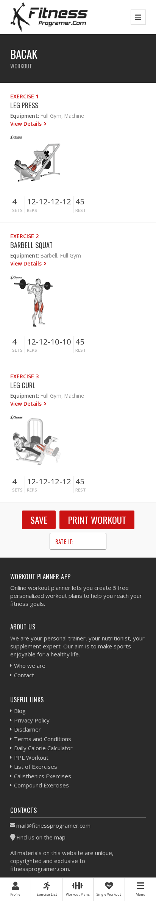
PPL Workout (31, 757)
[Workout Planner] (49, 17)
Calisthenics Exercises (42, 776)
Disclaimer (27, 729)
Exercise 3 (24, 376)
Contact (24, 675)
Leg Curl (23, 385)
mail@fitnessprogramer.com (53, 825)
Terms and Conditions (42, 739)
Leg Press (24, 105)
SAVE (38, 519)
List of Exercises (35, 766)
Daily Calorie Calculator (43, 748)
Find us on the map (41, 837)
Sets (17, 210)
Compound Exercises (41, 785)
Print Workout (97, 519)
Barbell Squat (31, 245)
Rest (80, 210)
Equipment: (24, 115)
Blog (20, 710)
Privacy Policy (32, 720)
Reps (32, 210)
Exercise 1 (24, 96)
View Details (26, 123)
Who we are (29, 665)
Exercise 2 (24, 236)
